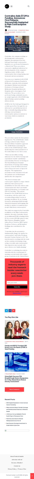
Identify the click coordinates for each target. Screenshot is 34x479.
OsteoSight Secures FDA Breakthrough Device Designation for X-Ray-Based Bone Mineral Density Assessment (16, 378)
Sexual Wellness (20, 341)
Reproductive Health (10, 32)
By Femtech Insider (13, 30)
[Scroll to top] (32, 476)
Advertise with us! (17, 459)
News (27, 30)
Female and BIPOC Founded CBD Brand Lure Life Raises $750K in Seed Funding (16, 347)
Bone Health (9, 374)
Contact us (17, 466)
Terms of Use (22, 469)
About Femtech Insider (17, 456)
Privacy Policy (12, 469)
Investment (22, 30)
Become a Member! (17, 463)
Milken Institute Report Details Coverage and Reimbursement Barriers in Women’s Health (17, 409)
